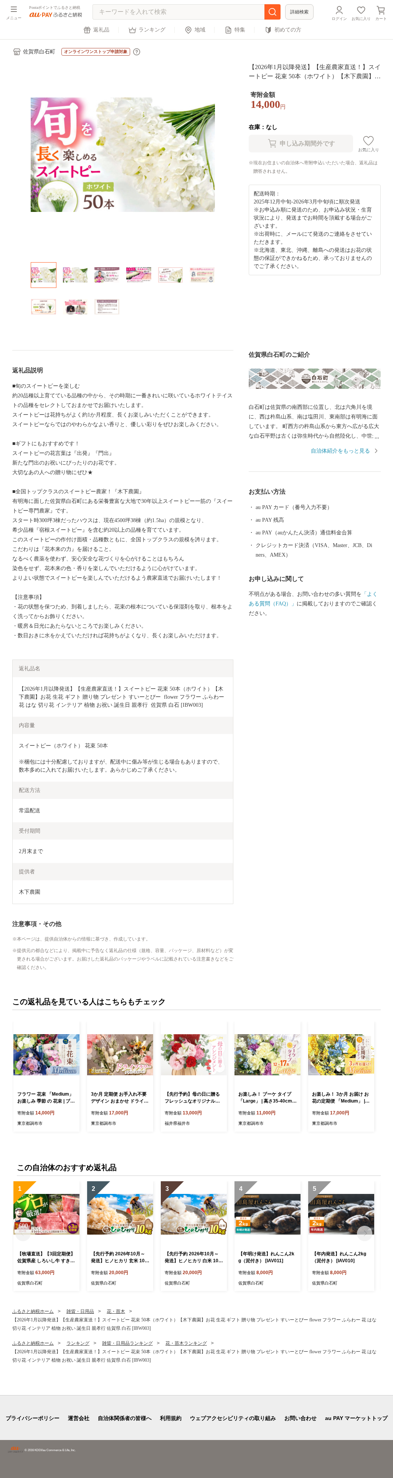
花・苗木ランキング (186, 1343)
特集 (239, 30)
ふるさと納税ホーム (33, 1311)
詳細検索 (299, 12)
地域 (200, 30)
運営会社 (78, 1418)
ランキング (152, 30)
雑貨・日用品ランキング (127, 1343)
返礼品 (101, 30)
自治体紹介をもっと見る (340, 451)
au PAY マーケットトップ (356, 1418)
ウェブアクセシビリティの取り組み (233, 1418)
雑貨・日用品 (80, 1311)
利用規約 (171, 1418)
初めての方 (287, 30)
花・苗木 (116, 1311)
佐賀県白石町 (39, 52)
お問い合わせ (300, 1418)
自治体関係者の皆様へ (125, 1418)
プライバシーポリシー (32, 1418)
